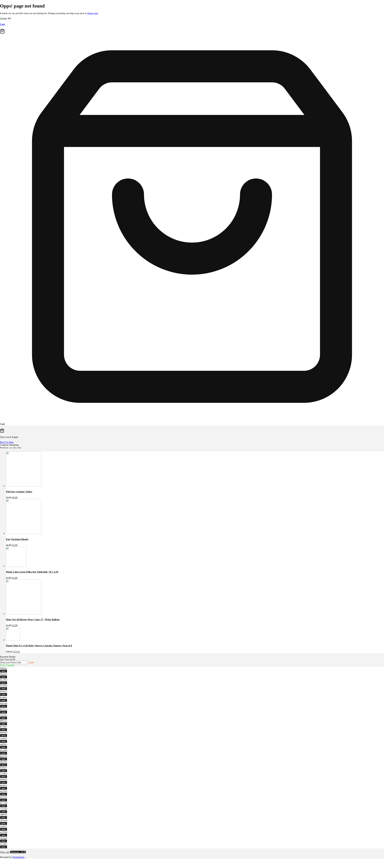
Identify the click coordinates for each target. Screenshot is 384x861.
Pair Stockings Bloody (17, 539)
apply (3, 671)
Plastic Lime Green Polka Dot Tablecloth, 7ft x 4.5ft (32, 572)
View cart (4, 852)
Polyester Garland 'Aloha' (19, 491)
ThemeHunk (18, 857)
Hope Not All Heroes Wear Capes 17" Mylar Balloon (33, 619)
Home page (92, 13)
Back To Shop (7, 442)
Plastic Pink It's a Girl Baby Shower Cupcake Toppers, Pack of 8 (39, 645)
